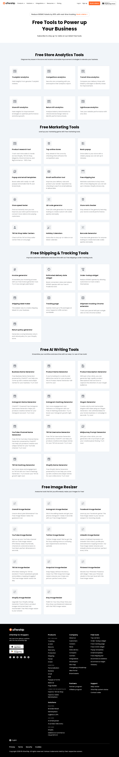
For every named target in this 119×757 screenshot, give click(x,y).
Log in (79, 3)
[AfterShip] (9, 3)
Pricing (59, 3)
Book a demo (94, 3)
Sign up (84, 3)
